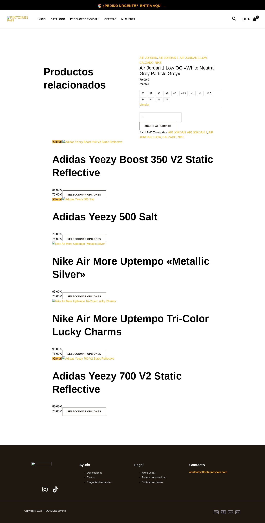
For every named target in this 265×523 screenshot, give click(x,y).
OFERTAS (110, 19)
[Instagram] (45, 489)
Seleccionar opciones (84, 194)
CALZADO (146, 62)
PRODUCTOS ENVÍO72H (84, 19)
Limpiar (144, 104)
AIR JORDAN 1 (168, 57)
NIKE (158, 62)
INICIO (42, 19)
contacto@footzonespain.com (208, 472)
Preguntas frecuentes (99, 482)
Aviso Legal (148, 472)
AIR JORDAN (148, 57)
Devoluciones (94, 472)
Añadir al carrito (157, 126)
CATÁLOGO (58, 19)
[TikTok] (55, 489)
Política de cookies (152, 482)
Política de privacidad (154, 477)
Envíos (91, 477)
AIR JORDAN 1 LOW (193, 57)
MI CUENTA (128, 19)
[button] (234, 19)
